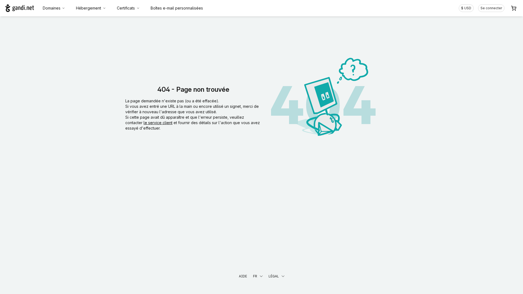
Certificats (126, 8)
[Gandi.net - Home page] (19, 8)
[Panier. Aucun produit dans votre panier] (514, 8)
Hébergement (88, 8)
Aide (243, 276)
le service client (158, 122)
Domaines (51, 8)
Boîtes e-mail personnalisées (177, 8)
